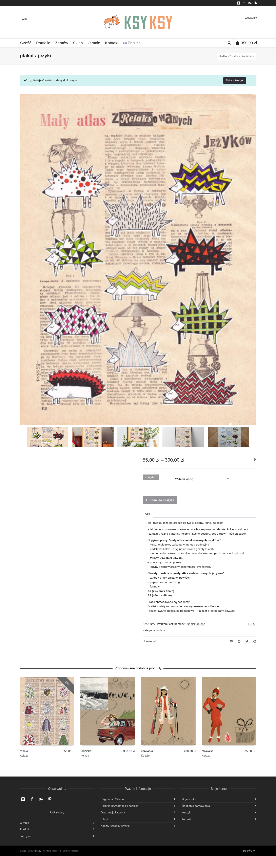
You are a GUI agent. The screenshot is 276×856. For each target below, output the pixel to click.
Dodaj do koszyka (162, 500)
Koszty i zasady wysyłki (115, 825)
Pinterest (255, 3)
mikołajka (208, 751)
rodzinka (85, 751)
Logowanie (250, 17)
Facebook (244, 3)
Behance (250, 3)
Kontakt (186, 819)
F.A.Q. (252, 623)
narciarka (147, 751)
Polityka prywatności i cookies (119, 805)
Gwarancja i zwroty (113, 812)
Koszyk (186, 812)
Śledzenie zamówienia (195, 805)
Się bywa (25, 836)
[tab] (148, 514)
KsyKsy (223, 56)
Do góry (247, 850)
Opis (148, 513)
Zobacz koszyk (234, 80)
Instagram (238, 3)
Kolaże (161, 630)
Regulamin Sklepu (112, 799)
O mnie (24, 822)
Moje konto (188, 799)
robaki (24, 751)
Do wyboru (150, 477)
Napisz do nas (196, 623)
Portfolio (25, 829)
